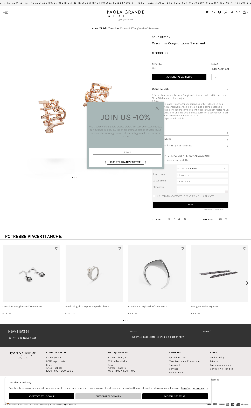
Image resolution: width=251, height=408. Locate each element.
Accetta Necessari (175, 396)
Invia (190, 204)
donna (94, 28)
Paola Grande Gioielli (125, 15)
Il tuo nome (159, 174)
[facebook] (174, 219)
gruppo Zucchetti (69, 404)
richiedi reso (176, 372)
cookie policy (217, 357)
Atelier (52, 404)
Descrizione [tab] (160, 89)
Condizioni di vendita (221, 368)
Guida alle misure (220, 69)
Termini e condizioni (221, 365)
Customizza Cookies (108, 396)
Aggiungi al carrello (179, 76)
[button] (72, 177)
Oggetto (157, 166)
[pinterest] (185, 219)
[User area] (232, 12)
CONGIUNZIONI (161, 37)
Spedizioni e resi (178, 357)
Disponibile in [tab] (161, 138)
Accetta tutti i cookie (41, 396)
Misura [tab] (157, 131)
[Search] (225, 12)
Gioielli (103, 28)
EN (213, 12)
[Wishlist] (238, 12)
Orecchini (114, 28)
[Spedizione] (219, 12)
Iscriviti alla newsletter (125, 162)
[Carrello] (244, 12)
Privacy (214, 361)
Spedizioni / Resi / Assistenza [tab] (172, 145)
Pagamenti (175, 365)
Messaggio (158, 187)
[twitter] (179, 219)
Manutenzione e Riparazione (184, 361)
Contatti (173, 368)
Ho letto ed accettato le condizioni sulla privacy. (185, 196)
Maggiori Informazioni (194, 388)
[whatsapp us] (169, 219)
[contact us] (220, 219)
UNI (154, 68)
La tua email (159, 180)
